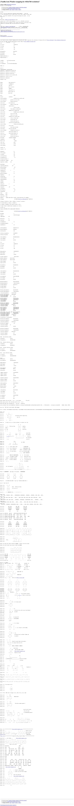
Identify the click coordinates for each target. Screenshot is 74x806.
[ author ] (19, 9)
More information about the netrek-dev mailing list (8, 805)
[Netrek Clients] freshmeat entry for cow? (13, 8)
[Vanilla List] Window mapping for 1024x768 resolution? (17, 7)
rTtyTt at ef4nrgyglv (22, 211)
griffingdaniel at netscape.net (11, 4)
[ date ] (10, 9)
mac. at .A (2, 734)
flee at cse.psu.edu (20, 577)
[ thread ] (13, 9)
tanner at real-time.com (9, 19)
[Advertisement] (66, 14)
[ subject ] (16, 9)
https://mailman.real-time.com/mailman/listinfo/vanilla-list (13, 31)
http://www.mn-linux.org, (5, 27)
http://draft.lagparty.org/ (19, 651)
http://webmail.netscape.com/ (29, 41)
